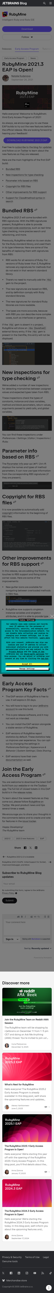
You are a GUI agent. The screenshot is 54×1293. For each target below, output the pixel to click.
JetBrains (24, 1287)
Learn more (45, 638)
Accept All (27, 664)
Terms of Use (38, 652)
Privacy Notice (16, 652)
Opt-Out (44, 658)
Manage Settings (27, 669)
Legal (46, 1257)
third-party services (34, 654)
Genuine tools (10, 1261)
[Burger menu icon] (50, 3)
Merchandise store (16, 1280)
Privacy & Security (12, 1257)
